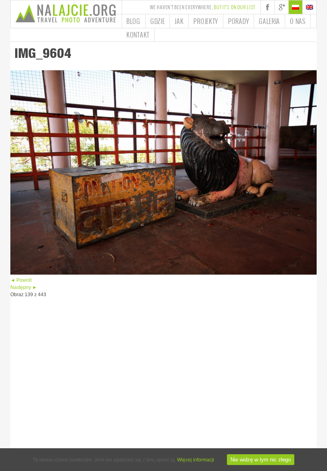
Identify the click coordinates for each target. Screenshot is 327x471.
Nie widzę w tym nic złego (260, 460)
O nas (297, 21)
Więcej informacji (195, 460)
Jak (179, 21)
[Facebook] (267, 7)
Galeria (269, 21)
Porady (238, 21)
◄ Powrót (21, 280)
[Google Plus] (281, 7)
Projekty (205, 21)
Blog (133, 21)
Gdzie (157, 21)
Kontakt (138, 35)
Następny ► (23, 287)
